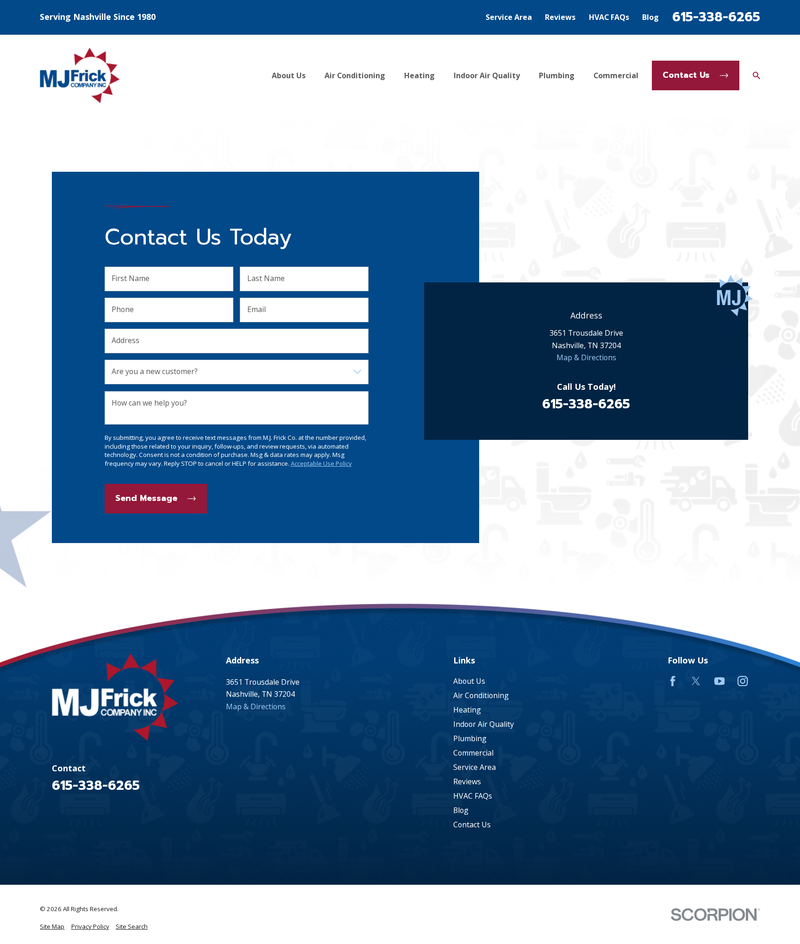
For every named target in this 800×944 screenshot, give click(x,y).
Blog (650, 17)
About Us (469, 681)
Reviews (560, 17)
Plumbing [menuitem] (557, 75)
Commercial (473, 753)
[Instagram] (743, 681)
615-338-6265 (716, 17)
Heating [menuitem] (419, 75)
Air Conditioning (481, 695)
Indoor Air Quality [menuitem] (487, 75)
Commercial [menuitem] (616, 75)
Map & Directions (586, 357)
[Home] (80, 75)
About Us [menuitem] (289, 75)
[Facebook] (673, 681)
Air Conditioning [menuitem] (355, 75)
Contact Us (686, 75)
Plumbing (470, 738)
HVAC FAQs (609, 17)
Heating (467, 710)
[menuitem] (52, 926)
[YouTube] (719, 681)
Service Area (509, 17)
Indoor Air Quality (483, 724)
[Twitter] (696, 681)
